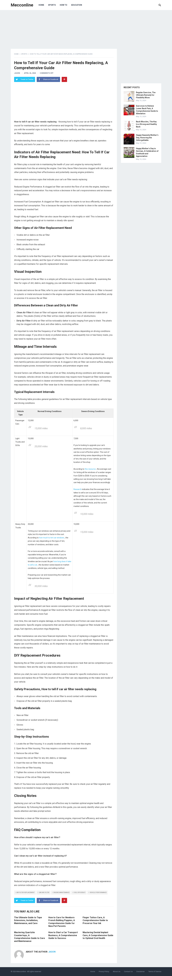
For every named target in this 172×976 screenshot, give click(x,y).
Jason (17, 73)
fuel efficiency (79, 892)
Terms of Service (154, 971)
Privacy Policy (104, 971)
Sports (52, 5)
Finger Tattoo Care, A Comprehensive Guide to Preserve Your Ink (95, 920)
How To (63, 5)
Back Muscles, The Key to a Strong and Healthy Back (146, 124)
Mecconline (22, 5)
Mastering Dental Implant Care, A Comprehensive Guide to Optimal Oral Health (98, 935)
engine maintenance (61, 892)
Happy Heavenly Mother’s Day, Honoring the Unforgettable (147, 137)
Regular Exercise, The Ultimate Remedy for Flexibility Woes (145, 95)
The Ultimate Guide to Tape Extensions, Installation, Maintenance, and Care (28, 920)
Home (41, 5)
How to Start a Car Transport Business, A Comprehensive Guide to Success (63, 935)
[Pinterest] (64, 79)
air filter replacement (26, 892)
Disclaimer (140, 971)
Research (78, 489)
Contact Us (128, 971)
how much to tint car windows (52, 538)
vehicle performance (98, 892)
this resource (90, 469)
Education (76, 5)
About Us (116, 971)
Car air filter (44, 892)
